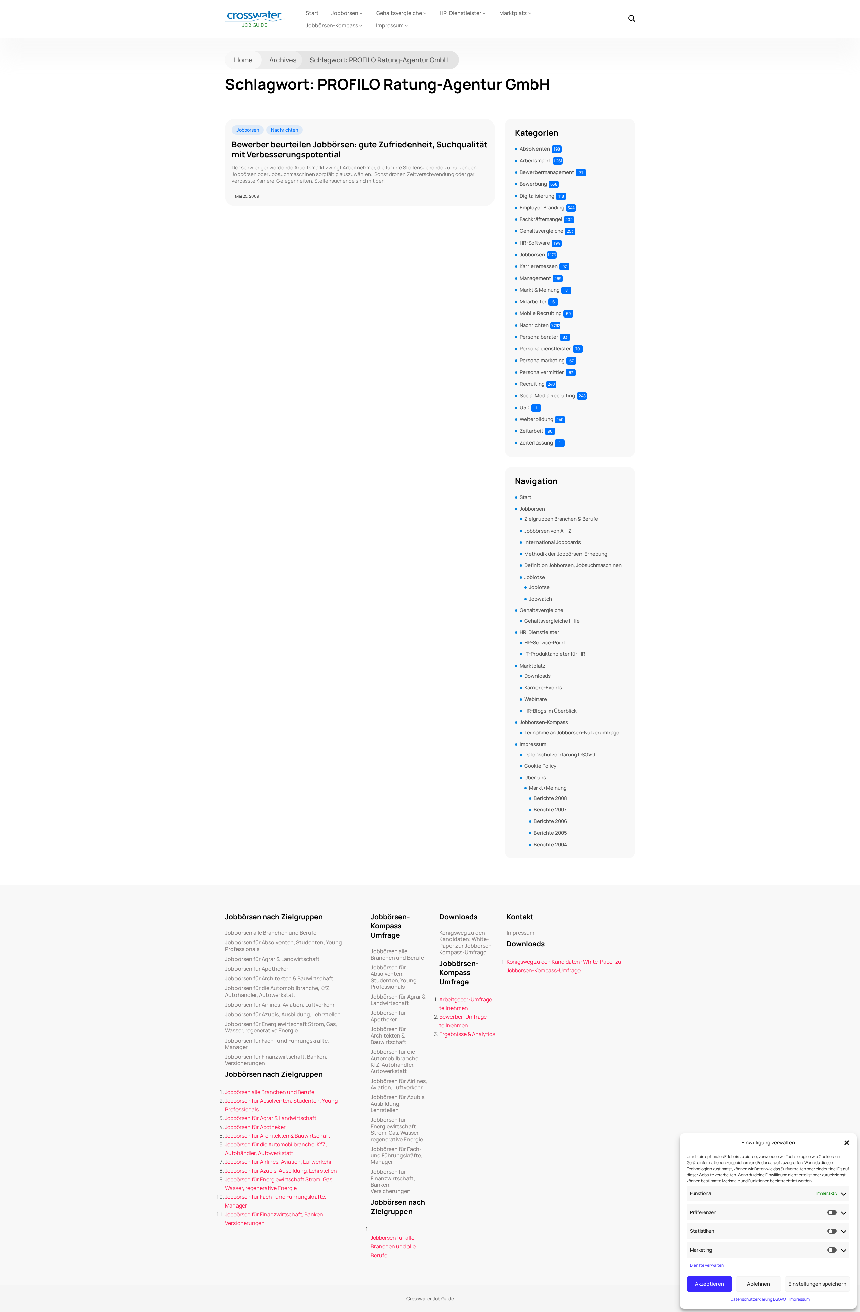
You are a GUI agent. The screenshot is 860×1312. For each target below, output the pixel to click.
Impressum (799, 1299)
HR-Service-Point (544, 642)
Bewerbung (533, 183)
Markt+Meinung (548, 787)
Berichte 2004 (550, 844)
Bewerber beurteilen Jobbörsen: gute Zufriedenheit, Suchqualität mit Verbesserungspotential (359, 149)
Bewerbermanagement (547, 172)
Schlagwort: (379, 60)
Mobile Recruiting (541, 313)
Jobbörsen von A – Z (547, 530)
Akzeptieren (709, 1283)
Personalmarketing (542, 360)
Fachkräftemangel (541, 219)
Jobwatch (540, 598)
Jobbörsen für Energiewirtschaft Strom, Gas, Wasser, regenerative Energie (281, 1027)
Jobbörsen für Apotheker (256, 969)
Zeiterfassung (536, 442)
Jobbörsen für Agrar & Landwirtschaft (272, 959)
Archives (283, 60)
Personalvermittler (542, 372)
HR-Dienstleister (460, 13)
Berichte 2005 (550, 832)
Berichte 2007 (550, 809)
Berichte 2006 (550, 821)
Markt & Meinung (540, 289)
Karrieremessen (539, 266)
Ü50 (524, 407)
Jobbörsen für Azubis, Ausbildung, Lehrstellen (283, 1014)
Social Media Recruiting (547, 395)
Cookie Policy (540, 765)
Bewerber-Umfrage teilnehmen (463, 1021)
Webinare (535, 699)
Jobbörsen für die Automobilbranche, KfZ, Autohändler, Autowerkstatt (278, 991)
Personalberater (539, 336)
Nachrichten (284, 130)
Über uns (535, 777)
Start (312, 13)
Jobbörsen (344, 13)
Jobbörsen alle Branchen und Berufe (270, 933)
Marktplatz (513, 13)
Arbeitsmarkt (535, 160)
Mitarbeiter (533, 301)
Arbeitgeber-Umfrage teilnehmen (465, 1004)
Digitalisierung (537, 195)
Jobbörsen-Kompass (332, 25)
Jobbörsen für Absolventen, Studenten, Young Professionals (283, 945)
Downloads (537, 675)
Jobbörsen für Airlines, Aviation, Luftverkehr (280, 1005)
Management (535, 278)
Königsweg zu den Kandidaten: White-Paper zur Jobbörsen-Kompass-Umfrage (466, 943)
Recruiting (532, 383)
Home (243, 60)
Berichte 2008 (550, 798)
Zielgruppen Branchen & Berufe (561, 518)
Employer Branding (542, 207)
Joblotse (534, 577)
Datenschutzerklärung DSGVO (758, 1299)
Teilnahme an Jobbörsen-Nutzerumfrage (571, 732)
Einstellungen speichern (817, 1283)
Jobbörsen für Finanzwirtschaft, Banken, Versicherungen (276, 1060)
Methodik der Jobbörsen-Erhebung (565, 553)
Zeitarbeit (531, 430)
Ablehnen (758, 1283)
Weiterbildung (536, 419)
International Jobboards (552, 542)
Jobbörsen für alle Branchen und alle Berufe (393, 1246)
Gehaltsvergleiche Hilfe (552, 620)
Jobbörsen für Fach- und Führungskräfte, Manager (277, 1044)
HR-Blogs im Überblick (550, 710)
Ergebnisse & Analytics (467, 1034)
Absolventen (535, 148)
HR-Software (535, 242)
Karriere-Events (543, 687)
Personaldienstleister (545, 348)
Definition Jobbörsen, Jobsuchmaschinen (573, 565)
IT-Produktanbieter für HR (554, 654)
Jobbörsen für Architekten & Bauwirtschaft (279, 978)
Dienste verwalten (707, 1265)
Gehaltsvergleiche (399, 13)
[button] (846, 1142)
